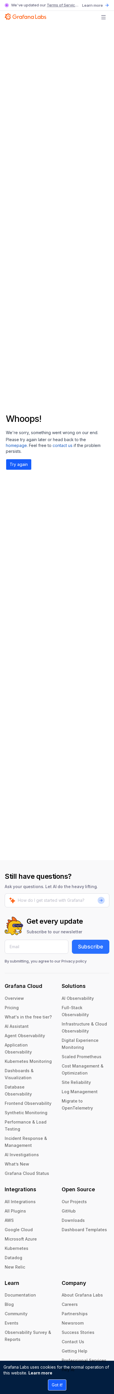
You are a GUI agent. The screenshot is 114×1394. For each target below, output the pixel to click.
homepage (16, 445)
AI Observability (78, 998)
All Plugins (15, 1210)
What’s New (17, 1163)
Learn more (40, 1372)
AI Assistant (17, 1026)
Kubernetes (16, 1248)
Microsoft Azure (21, 1238)
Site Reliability (76, 1082)
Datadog (13, 1257)
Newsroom (73, 1322)
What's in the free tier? (28, 1016)
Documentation (20, 1294)
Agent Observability (25, 1035)
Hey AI (68, 1369)
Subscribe (90, 947)
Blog (9, 1304)
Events (11, 1322)
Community (16, 1313)
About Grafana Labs (82, 1294)
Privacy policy (74, 961)
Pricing (12, 1007)
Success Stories (78, 1332)
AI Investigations (22, 1154)
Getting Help (74, 1350)
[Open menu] (103, 17)
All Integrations (20, 1201)
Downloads (73, 1220)
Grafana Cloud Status (27, 1173)
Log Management (80, 1091)
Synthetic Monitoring (26, 1112)
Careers (70, 1304)
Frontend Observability (28, 1103)
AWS (9, 1220)
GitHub (69, 1210)
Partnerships (75, 1313)
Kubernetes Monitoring (28, 1061)
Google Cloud (19, 1229)
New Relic (15, 1266)
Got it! (57, 1384)
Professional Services (84, 1360)
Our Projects (74, 1201)
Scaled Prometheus (81, 1056)
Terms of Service (62, 5)
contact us (62, 445)
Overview (14, 998)
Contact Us (73, 1341)
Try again (19, 464)
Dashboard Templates (84, 1229)
